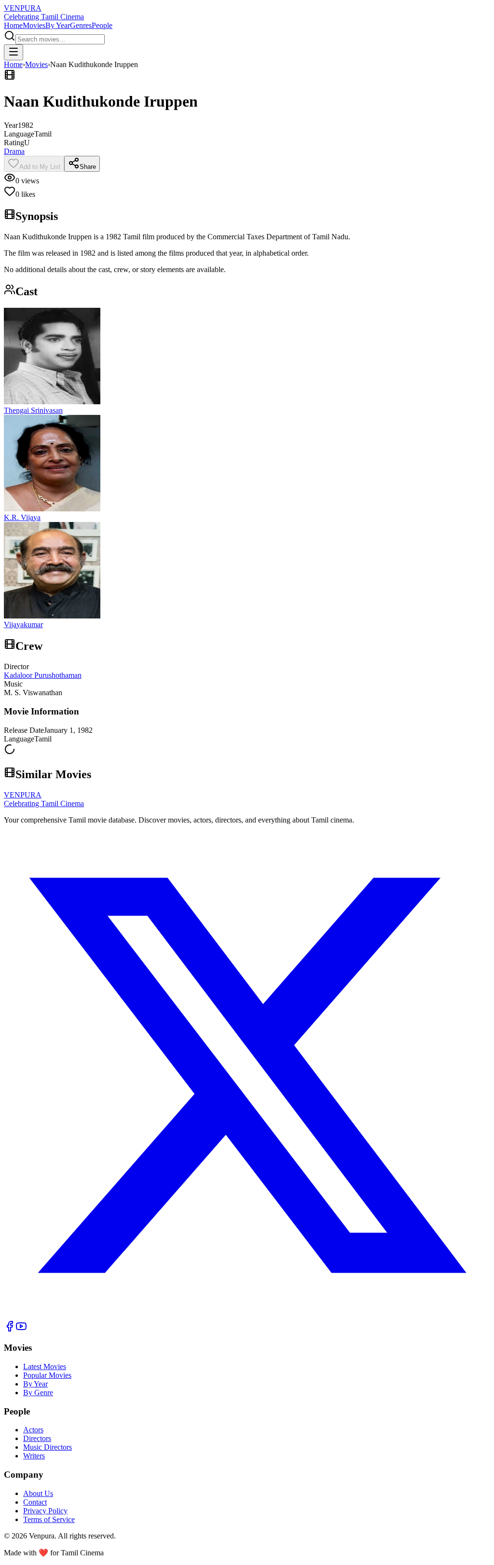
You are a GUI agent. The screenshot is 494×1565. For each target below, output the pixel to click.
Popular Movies (47, 1375)
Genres (81, 25)
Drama (14, 151)
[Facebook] (9, 1329)
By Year (57, 25)
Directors (37, 1438)
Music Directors (47, 1447)
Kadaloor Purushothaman (43, 675)
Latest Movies (44, 1366)
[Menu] (13, 52)
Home (13, 25)
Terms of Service (49, 1519)
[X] (247, 1316)
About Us (38, 1493)
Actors (33, 1430)
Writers (34, 1456)
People (102, 25)
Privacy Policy (45, 1511)
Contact (35, 1502)
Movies (34, 25)
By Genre (38, 1392)
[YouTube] (21, 1329)
